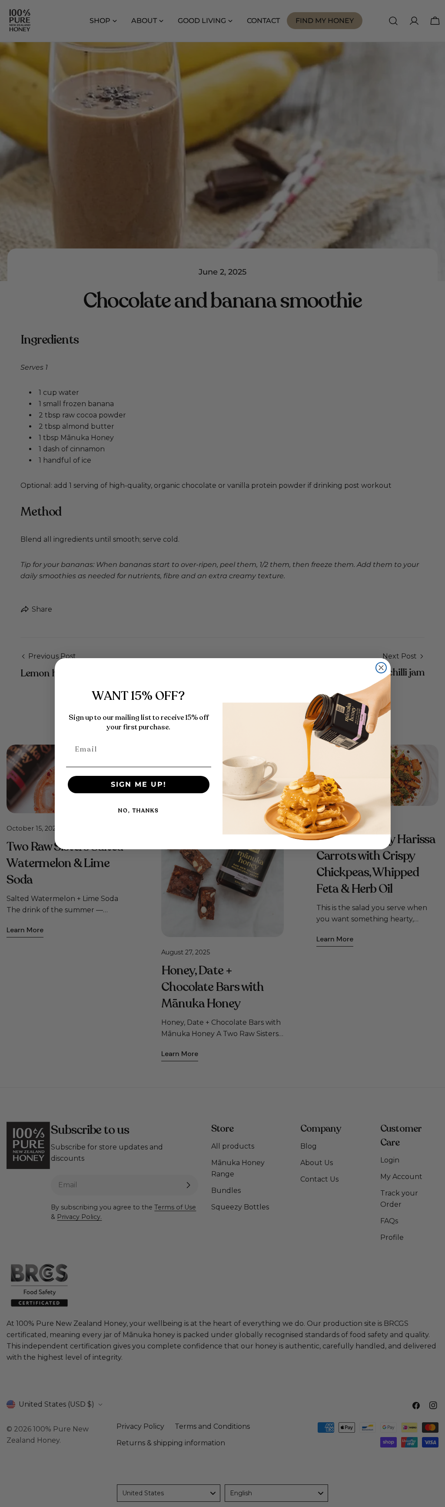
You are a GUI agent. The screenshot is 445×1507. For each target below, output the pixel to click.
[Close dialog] (381, 667)
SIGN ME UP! (138, 784)
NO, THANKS (138, 810)
